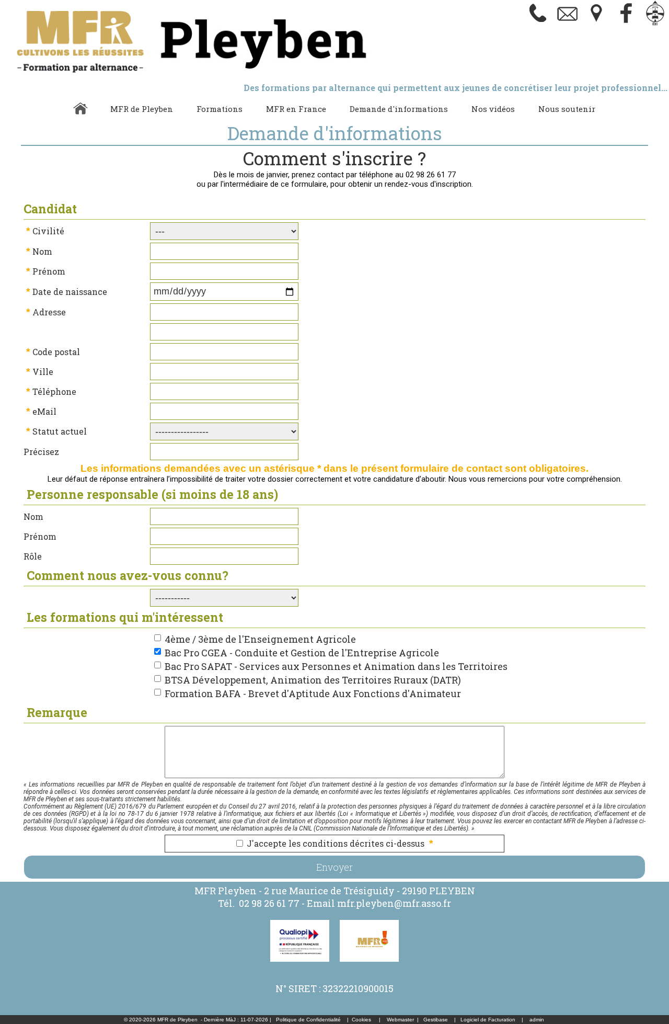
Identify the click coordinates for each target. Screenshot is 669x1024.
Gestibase (435, 1019)
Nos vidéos (493, 109)
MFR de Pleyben (141, 109)
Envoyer (334, 867)
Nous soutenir (566, 109)
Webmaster (400, 1019)
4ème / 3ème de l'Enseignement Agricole (260, 639)
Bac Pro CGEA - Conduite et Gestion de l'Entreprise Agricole (302, 652)
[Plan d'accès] (596, 23)
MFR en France (296, 109)
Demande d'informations (399, 109)
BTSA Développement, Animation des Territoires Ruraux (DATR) (313, 680)
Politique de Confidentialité (308, 1019)
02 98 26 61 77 (269, 903)
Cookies (361, 1019)
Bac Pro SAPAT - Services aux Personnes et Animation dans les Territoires (336, 666)
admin (536, 1019)
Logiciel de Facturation (487, 1019)
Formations (220, 109)
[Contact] (567, 23)
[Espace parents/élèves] (655, 23)
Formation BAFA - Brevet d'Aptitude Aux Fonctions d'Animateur (313, 693)
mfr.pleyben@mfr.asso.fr (394, 903)
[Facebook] (626, 23)
